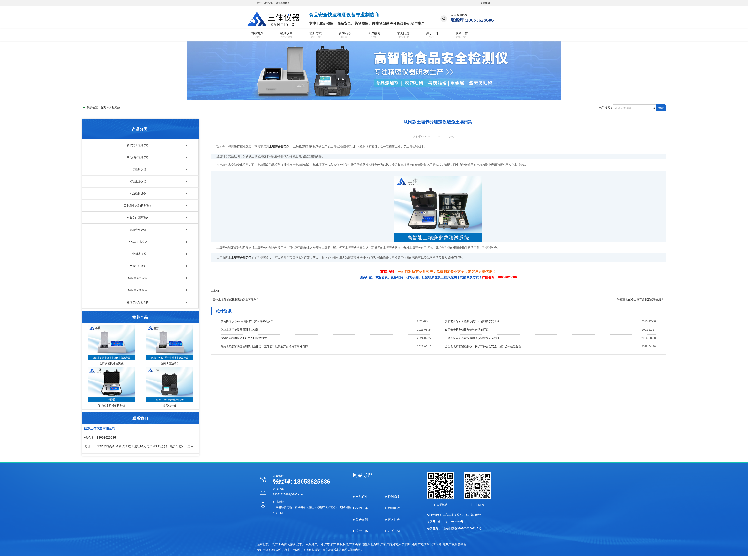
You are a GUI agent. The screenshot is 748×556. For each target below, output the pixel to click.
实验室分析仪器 (137, 290)
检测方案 (315, 33)
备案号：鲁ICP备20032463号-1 (446, 521)
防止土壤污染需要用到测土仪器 (240, 329)
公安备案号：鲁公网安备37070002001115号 (454, 528)
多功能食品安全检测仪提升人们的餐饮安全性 (472, 321)
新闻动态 (345, 33)
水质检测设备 (138, 193)
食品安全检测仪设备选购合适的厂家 (467, 329)
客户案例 (374, 33)
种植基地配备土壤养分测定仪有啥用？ (640, 299)
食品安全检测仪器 (138, 145)
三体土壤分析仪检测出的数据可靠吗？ (236, 299)
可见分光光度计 (137, 241)
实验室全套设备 (137, 278)
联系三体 (461, 33)
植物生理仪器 (138, 181)
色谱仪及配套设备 (138, 302)
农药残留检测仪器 (138, 157)
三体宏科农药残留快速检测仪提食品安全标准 (472, 338)
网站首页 (257, 33)
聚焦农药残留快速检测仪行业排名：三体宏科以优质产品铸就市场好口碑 (264, 346)
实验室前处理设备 (138, 217)
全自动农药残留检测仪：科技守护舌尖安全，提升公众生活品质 (483, 346)
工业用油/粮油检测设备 (138, 205)
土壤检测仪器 (138, 169)
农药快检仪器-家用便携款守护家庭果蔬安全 (247, 321)
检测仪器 (286, 33)
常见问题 (403, 33)
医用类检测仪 (138, 229)
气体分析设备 (138, 265)
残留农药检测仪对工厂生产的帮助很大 (244, 338)
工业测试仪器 (138, 253)
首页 (103, 107)
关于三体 (432, 33)
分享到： (216, 290)
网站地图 (485, 3)
